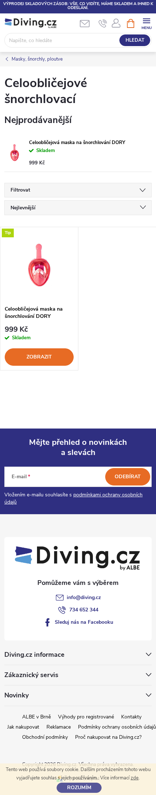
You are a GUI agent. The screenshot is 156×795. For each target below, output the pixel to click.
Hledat (135, 40)
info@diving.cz (84, 597)
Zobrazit (39, 356)
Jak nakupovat (23, 727)
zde (135, 778)
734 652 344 (83, 609)
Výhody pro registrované (86, 716)
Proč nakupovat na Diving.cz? (108, 737)
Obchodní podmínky (45, 737)
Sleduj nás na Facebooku (84, 622)
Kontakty (131, 716)
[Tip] (39, 264)
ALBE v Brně (36, 716)
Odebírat (128, 476)
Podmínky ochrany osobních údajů (117, 727)
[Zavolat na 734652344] (102, 23)
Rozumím (79, 787)
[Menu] (146, 23)
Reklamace (58, 727)
